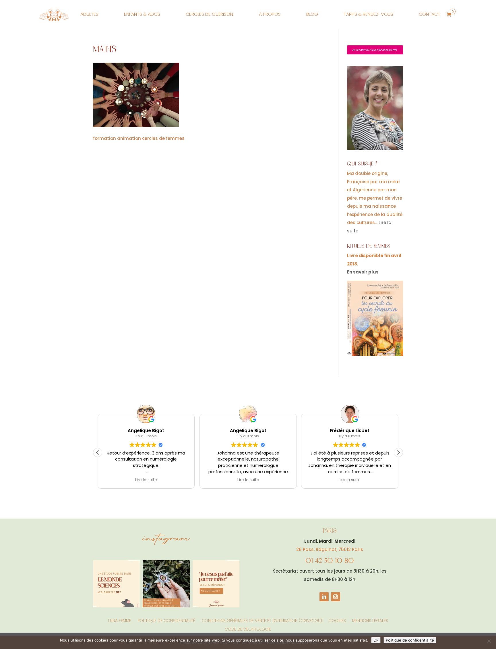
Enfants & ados (142, 14)
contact (429, 14)
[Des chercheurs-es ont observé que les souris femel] (116, 583)
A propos (270, 14)
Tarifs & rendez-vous (368, 14)
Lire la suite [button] (146, 480)
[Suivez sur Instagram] (335, 596)
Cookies (337, 620)
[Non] (489, 641)
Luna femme (119, 620)
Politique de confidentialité (166, 620)
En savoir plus (363, 272)
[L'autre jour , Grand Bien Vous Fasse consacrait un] (166, 583)
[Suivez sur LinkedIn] (324, 596)
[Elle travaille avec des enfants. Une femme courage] (216, 583)
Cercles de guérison (209, 14)
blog (312, 14)
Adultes (89, 14)
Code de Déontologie (248, 628)
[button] (398, 452)
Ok (375, 640)
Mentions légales (370, 620)
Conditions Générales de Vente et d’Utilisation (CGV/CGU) (262, 620)
